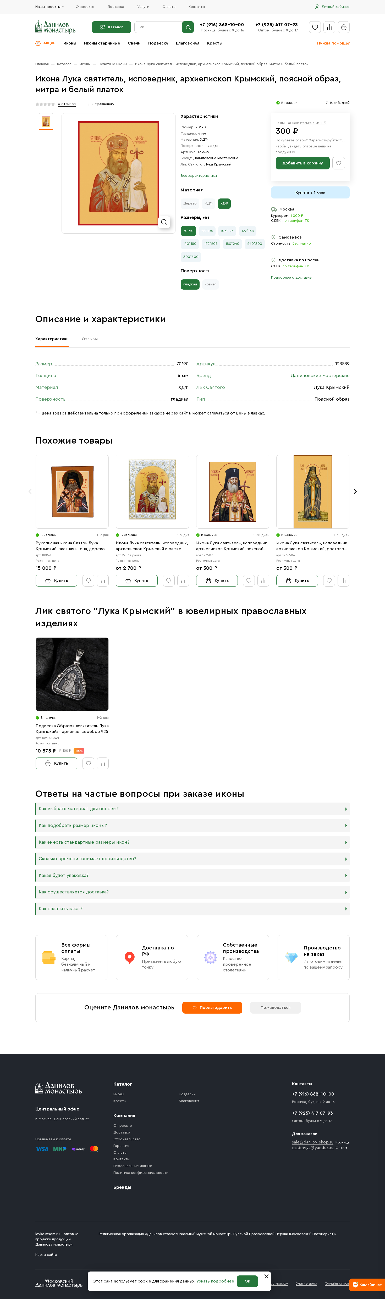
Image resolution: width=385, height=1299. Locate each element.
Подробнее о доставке (291, 277)
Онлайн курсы (337, 1283)
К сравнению (103, 104)
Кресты (214, 43)
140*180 (189, 244)
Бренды (122, 1187)
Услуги (143, 7)
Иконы (69, 43)
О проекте (85, 7)
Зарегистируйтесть (326, 140)
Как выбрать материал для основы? (79, 808)
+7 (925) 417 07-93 (276, 24)
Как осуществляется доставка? (74, 892)
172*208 (211, 244)
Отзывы (90, 339)
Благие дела (306, 1283)
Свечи (134, 43)
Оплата (168, 7)
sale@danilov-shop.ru (312, 1142)
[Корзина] (344, 27)
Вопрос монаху (274, 1283)
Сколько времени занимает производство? (87, 858)
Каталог (115, 27)
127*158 (247, 231)
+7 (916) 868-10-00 (222, 24)
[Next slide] (355, 491)
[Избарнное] (315, 27)
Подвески (158, 43)
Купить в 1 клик (310, 192)
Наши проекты (47, 7)
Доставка (115, 7)
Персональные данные (132, 1166)
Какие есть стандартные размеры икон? (84, 842)
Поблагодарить (216, 1007)
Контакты (197, 7)
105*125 (227, 231)
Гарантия (121, 1146)
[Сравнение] (329, 27)
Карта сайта (46, 1255)
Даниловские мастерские (215, 158)
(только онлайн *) (313, 122)
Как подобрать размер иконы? (73, 825)
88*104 (207, 231)
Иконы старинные (102, 43)
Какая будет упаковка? (64, 875)
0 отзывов (67, 104)
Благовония (187, 43)
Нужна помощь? (333, 43)
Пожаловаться (275, 1007)
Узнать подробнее (215, 1281)
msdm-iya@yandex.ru (312, 1148)
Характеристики (52, 339)
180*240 (232, 244)
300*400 (191, 257)
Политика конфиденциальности (140, 1173)
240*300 (254, 244)
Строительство (127, 1139)
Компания (124, 1115)
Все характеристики (199, 176)
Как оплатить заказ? (60, 908)
